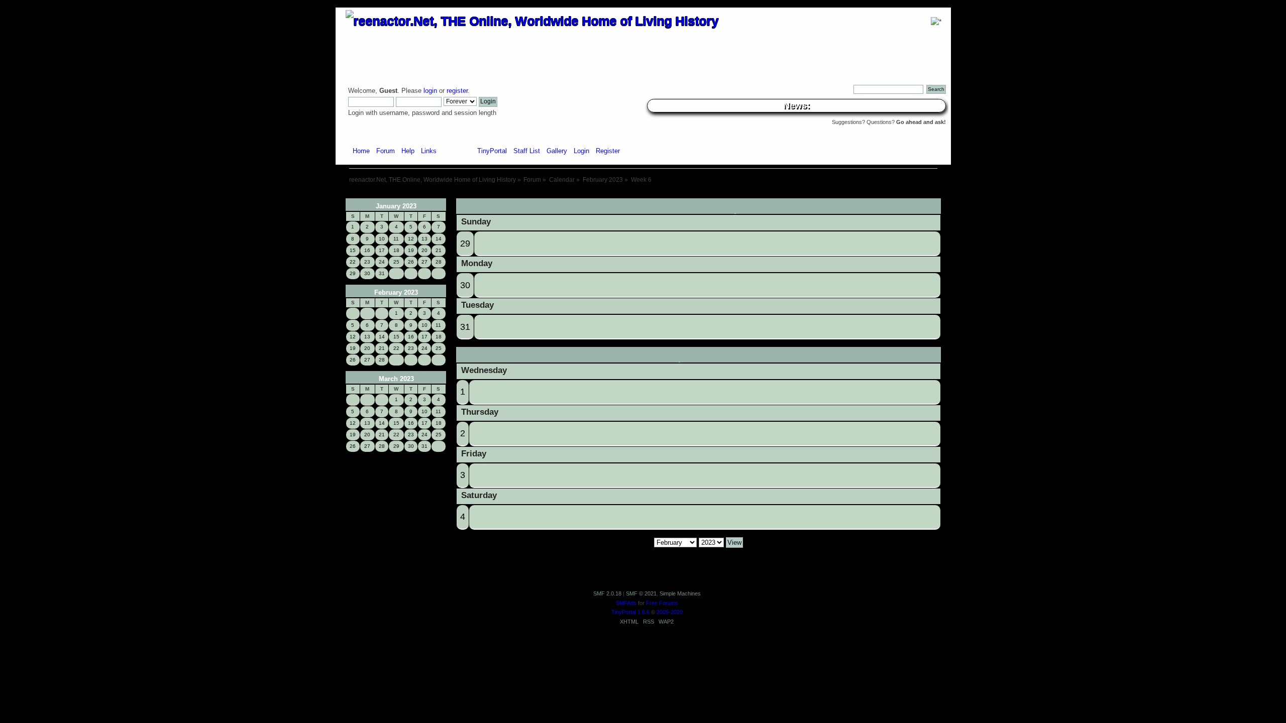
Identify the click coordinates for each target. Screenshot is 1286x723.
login (430, 90)
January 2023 (396, 206)
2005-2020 (670, 612)
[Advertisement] (643, 194)
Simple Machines (680, 593)
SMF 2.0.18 (607, 593)
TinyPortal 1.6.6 (630, 612)
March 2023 (396, 379)
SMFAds (626, 603)
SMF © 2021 (641, 593)
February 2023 (396, 292)
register (457, 90)
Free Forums (662, 603)
